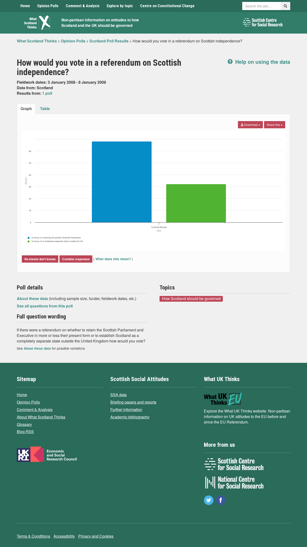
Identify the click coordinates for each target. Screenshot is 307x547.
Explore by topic (120, 6)
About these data (33, 298)
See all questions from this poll (45, 306)
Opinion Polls (48, 6)
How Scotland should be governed (191, 298)
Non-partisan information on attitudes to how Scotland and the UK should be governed (100, 22)
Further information (126, 409)
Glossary (24, 424)
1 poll (47, 93)
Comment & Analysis (83, 6)
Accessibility (64, 536)
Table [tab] (45, 108)
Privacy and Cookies (95, 536)
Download (250, 125)
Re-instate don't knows (40, 259)
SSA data (118, 394)
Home (25, 6)
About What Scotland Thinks (41, 417)
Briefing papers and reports (133, 402)
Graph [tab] (26, 108)
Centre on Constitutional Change (167, 6)
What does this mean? (113, 259)
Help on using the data (262, 61)
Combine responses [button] (76, 259)
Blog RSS (25, 431)
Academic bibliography (129, 417)
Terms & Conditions (33, 536)
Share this (274, 125)
